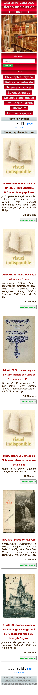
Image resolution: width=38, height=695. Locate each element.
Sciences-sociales (19, 87)
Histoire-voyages (19, 113)
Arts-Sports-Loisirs (19, 103)
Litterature (19, 108)
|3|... (18, 123)
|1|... (7, 123)
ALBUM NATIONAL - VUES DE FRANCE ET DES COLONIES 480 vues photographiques (19, 188)
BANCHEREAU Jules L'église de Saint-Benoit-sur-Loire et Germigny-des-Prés (19, 374)
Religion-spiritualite (19, 82)
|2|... (12, 123)
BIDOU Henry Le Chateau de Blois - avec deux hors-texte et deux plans (19, 460)
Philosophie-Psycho (19, 77)
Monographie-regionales (19, 132)
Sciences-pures (19, 92)
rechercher (8, 65)
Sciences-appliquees (19, 97)
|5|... (23, 123)
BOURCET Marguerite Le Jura (19, 539)
